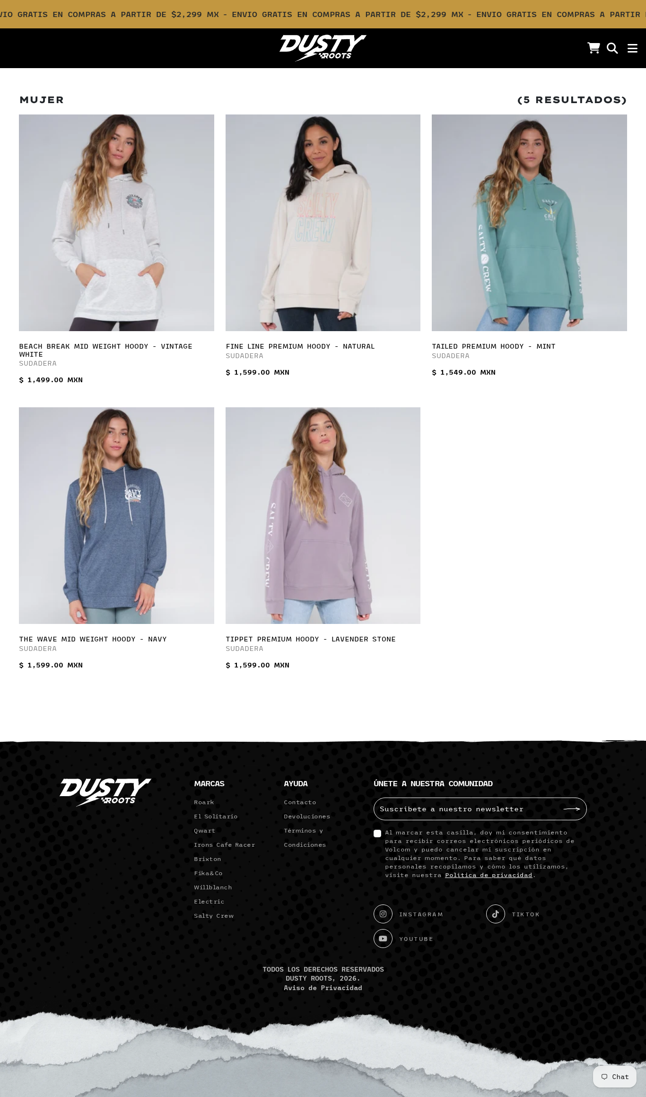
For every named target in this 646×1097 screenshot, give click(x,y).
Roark (204, 802)
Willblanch (213, 887)
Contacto (300, 802)
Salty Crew (214, 915)
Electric (209, 901)
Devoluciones (307, 816)
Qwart (205, 830)
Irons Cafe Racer (224, 844)
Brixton (207, 858)
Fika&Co (208, 872)
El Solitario (215, 816)
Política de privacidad (489, 874)
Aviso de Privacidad (323, 988)
